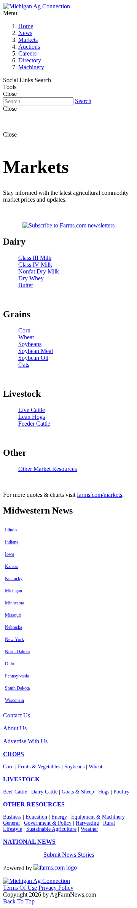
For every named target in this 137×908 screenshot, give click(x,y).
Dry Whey (31, 278)
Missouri (13, 615)
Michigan (13, 590)
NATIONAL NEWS (29, 841)
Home (25, 26)
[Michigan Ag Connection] (36, 6)
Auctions (29, 46)
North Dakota (17, 651)
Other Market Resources (47, 469)
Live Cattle (31, 410)
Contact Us (16, 715)
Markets (28, 40)
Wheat (26, 337)
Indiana (11, 542)
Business (12, 817)
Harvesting (87, 823)
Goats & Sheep (78, 792)
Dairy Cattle (44, 792)
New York (14, 639)
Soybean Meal (35, 351)
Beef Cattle (15, 792)
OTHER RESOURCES (34, 804)
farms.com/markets (99, 494)
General (11, 823)
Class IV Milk (35, 264)
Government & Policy (48, 823)
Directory (29, 60)
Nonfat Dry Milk (38, 271)
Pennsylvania (17, 676)
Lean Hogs (31, 416)
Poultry (121, 792)
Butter (25, 285)
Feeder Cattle (34, 423)
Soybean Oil (33, 358)
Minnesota (14, 603)
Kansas (11, 566)
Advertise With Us (25, 741)
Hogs (103, 792)
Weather (89, 829)
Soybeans (29, 344)
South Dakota (17, 688)
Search (83, 101)
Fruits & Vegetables (39, 767)
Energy (59, 817)
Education (36, 817)
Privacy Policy (55, 887)
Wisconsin (14, 700)
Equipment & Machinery (98, 817)
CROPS (13, 754)
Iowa (9, 554)
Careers (27, 53)
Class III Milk (34, 257)
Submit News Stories (68, 854)
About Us (15, 728)
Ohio (9, 663)
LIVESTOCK (21, 779)
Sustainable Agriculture (51, 829)
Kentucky (13, 578)
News (25, 33)
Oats (23, 364)
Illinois (11, 530)
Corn (24, 330)
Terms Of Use (20, 887)
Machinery (31, 67)
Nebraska (13, 627)
